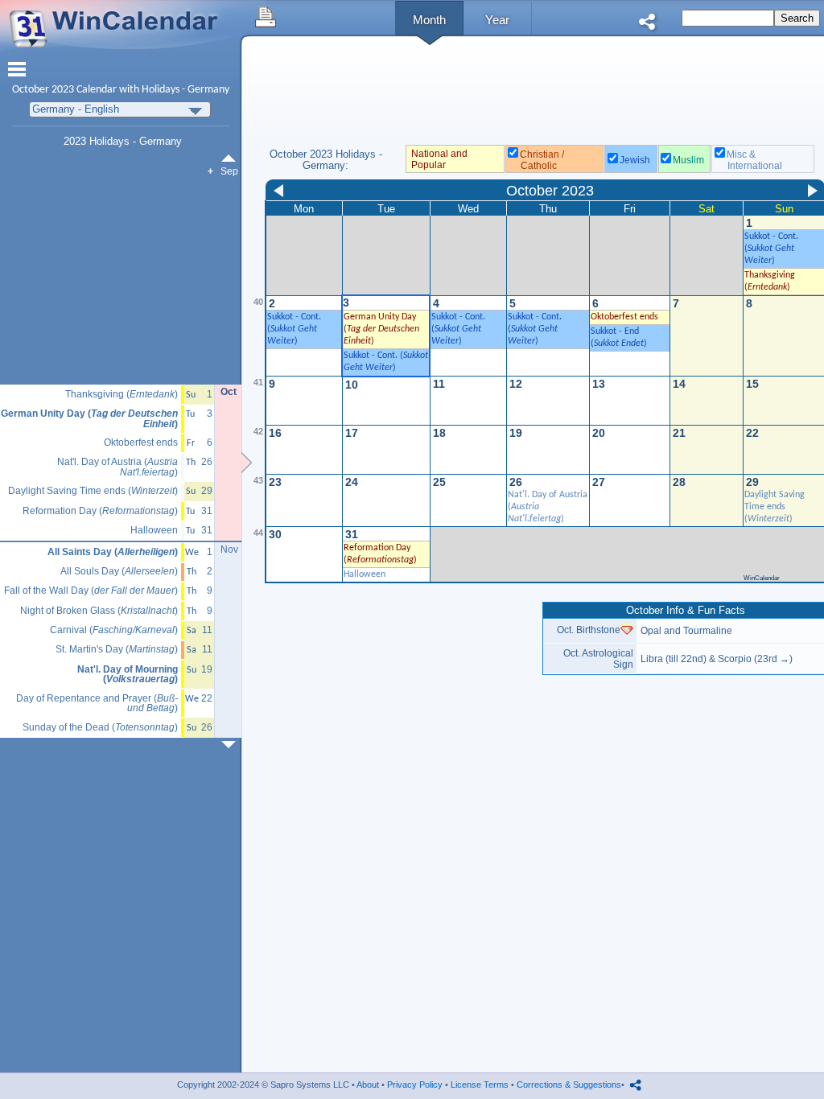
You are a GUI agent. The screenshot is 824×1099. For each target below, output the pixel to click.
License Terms (480, 1084)
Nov (229, 549)
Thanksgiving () (121, 394)
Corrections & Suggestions (569, 1084)
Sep (229, 171)
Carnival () (114, 630)
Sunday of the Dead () (100, 727)
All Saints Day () (112, 552)
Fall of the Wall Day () (91, 591)
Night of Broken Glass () (99, 611)
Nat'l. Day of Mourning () (127, 675)
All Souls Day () (119, 571)
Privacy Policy (415, 1084)
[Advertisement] (398, 713)
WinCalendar (762, 578)
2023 (63, 89)
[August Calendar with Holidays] (231, 158)
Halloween (364, 574)
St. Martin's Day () (117, 649)
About (367, 1084)
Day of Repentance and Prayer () (97, 704)
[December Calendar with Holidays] (231, 744)
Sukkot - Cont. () (771, 248)
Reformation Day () (100, 511)
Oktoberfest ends (141, 443)
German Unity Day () (381, 329)
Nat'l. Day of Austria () (117, 467)
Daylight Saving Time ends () (774, 507)
